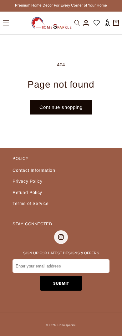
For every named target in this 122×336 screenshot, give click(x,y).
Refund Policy (27, 192)
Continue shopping (61, 107)
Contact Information (34, 170)
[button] (6, 22)
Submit (61, 283)
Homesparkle (67, 325)
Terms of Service (31, 203)
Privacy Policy (27, 181)
